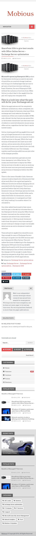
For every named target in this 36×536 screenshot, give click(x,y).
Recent (18, 349)
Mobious (4, 533)
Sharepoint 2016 (18, 266)
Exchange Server (13, 263)
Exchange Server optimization (22, 260)
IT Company (8, 508)
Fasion (7, 378)
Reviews (8, 349)
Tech (21, 519)
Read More (29, 355)
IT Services (19, 508)
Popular (29, 349)
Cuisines (8, 375)
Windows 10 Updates (10, 523)
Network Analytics (9, 519)
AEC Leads (7, 500)
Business (8, 382)
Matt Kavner (8, 288)
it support (7, 512)
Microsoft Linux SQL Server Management (16, 515)
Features (19, 371)
